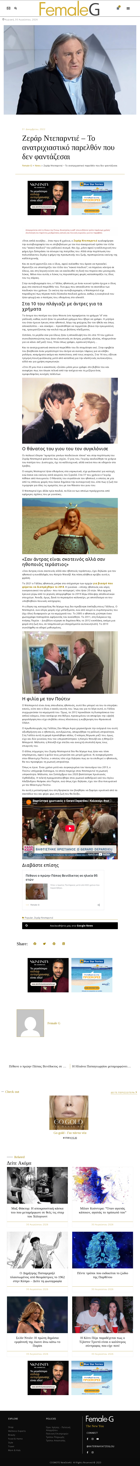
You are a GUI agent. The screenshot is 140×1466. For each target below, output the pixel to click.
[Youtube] (97, 1439)
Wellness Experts (17, 1431)
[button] (15, 8)
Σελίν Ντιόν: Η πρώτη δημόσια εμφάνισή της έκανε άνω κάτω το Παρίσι (37, 1342)
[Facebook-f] (87, 1439)
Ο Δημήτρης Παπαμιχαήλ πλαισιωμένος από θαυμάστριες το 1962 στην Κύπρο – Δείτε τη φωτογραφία (37, 1277)
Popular (29, 917)
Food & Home (15, 1438)
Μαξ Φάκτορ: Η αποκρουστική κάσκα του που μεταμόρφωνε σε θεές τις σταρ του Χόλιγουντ (37, 1212)
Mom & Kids (14, 1450)
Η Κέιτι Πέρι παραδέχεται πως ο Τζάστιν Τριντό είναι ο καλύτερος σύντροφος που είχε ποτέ (102, 1342)
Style (10, 1442)
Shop (11, 1427)
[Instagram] (92, 1439)
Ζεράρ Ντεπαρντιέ (85, 240)
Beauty (11, 1435)
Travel (11, 1446)
